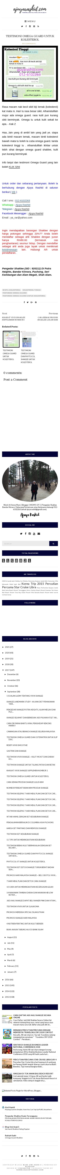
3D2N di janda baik (8, 581)
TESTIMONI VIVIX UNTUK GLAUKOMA (23, 906)
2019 (7, 659)
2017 (7, 670)
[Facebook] (26, 26)
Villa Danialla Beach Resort (40, 592)
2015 (7, 985)
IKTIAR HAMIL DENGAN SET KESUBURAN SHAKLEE (28, 817)
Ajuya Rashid (22, 205)
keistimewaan (9, 249)
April (9, 954)
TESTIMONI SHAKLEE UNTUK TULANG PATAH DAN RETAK (31, 765)
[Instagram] (29, 26)
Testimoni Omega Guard (15, 293)
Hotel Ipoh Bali (15, 584)
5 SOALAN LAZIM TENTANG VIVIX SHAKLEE (25, 696)
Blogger (30, 1166)
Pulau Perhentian (42, 588)
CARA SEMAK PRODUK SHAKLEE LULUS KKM (25, 782)
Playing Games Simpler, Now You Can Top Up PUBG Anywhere (28, 1109)
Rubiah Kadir (10, 1135)
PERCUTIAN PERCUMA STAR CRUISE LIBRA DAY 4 (35, 1059)
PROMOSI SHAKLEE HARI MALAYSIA (22, 918)
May (9, 949)
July (9, 943)
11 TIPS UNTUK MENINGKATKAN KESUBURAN (26, 840)
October (11, 686)
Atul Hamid (10, 1107)
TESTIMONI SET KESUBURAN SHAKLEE (23, 834)
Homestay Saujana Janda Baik (38, 581)
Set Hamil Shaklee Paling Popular (17, 1129)
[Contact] (39, 533)
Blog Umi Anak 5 (12, 1127)
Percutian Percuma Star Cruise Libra (30, 585)
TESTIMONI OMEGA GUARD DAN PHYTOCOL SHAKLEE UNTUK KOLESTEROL (28, 356)
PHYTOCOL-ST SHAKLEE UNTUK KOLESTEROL (26, 861)
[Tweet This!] (27, 302)
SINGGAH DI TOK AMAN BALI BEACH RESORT (33, 1073)
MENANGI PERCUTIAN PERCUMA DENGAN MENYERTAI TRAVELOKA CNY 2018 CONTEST (33, 1031)
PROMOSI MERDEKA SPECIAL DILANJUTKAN (25, 912)
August (10, 937)
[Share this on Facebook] (24, 302)
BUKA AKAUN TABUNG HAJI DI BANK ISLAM (25, 929)
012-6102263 (22, 200)
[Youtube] (34, 26)
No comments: (29, 43)
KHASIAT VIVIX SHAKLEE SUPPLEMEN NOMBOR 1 (27, 770)
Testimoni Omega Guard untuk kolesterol (24, 296)
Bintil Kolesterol (12, 290)
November (11, 680)
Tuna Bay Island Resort (22, 592)
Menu (31, 21)
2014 (7, 991)
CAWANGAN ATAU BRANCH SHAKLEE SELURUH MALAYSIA (31, 731)
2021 (7, 647)
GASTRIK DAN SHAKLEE (16, 751)
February (11, 966)
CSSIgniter (24, 1168)
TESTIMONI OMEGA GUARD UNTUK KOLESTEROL (30, 37)
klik (13, 192)
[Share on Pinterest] (35, 302)
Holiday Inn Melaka (21, 581)
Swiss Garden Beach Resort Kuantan (39, 590)
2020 (7, 653)
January (10, 972)
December (11, 674)
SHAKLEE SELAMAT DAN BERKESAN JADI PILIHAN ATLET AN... (32, 718)
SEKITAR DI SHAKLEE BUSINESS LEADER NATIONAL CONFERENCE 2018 (30, 1046)
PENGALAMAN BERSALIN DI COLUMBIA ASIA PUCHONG (30, 822)
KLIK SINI (14, 166)
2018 (7, 664)
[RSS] (38, 26)
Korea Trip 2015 (32, 583)
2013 (7, 997)
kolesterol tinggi (32, 290)
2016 (7, 979)
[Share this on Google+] (32, 302)
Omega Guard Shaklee (14, 1138)
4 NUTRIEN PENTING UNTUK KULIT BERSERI (25, 924)
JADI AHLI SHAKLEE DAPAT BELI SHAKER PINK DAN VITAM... (32, 900)
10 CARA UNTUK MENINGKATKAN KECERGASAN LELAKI (30, 887)
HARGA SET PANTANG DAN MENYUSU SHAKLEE (26, 828)
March (10, 960)
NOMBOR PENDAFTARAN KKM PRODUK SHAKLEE (27, 788)
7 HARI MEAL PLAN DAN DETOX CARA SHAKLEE (26, 881)
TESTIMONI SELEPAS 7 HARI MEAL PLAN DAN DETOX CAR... (31, 793)
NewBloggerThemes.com (30, 1170)
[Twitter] (22, 26)
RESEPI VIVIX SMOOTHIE (17, 745)
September (12, 692)
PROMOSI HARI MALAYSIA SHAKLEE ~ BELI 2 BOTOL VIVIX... (32, 875)
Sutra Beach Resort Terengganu (15, 590)
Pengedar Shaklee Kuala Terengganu (21, 1116)
